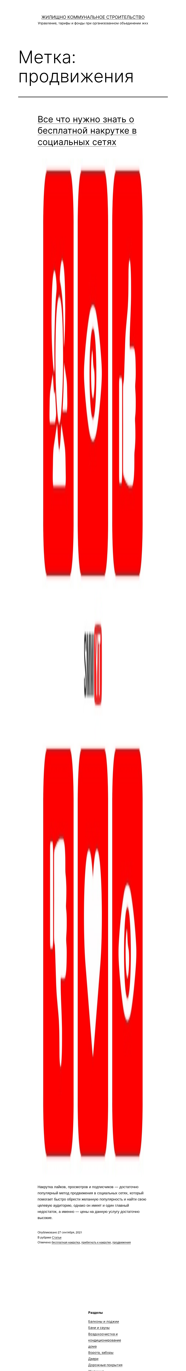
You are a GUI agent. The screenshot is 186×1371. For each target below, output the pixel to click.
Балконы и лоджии (103, 1321)
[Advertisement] (48, 1335)
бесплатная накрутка (66, 1242)
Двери (93, 1359)
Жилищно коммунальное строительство (93, 17)
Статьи (56, 1237)
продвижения (121, 1242)
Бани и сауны (99, 1328)
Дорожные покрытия (105, 1365)
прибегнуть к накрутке (96, 1242)
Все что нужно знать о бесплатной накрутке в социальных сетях (87, 130)
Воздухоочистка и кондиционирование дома (104, 1340)
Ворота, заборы (101, 1352)
